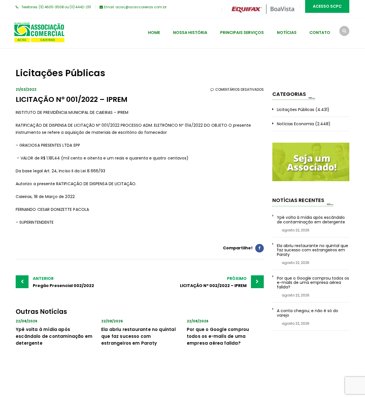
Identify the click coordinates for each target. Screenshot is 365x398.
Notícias (287, 32)
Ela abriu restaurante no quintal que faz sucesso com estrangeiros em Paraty (138, 336)
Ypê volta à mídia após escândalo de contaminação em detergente (54, 336)
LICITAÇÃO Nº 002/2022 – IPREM (213, 282)
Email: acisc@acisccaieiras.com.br (135, 7)
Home (154, 32)
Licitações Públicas (295, 109)
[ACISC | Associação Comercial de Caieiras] (39, 33)
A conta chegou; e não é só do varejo (307, 313)
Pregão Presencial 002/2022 (63, 282)
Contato (319, 32)
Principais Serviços (242, 32)
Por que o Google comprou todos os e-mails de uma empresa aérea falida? (218, 336)
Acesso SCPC (327, 6)
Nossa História (190, 32)
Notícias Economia (295, 124)
